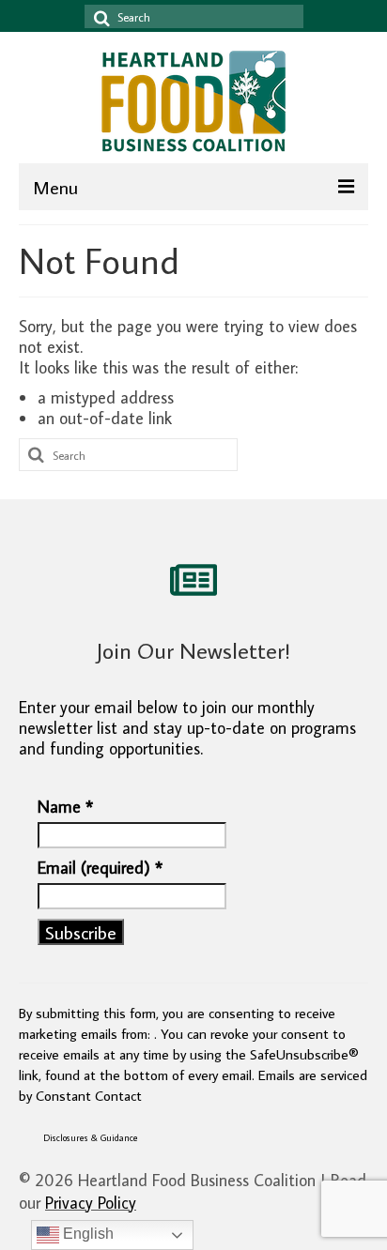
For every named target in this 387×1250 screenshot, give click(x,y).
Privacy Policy (90, 1202)
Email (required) (100, 868)
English (86, 1234)
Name (65, 807)
